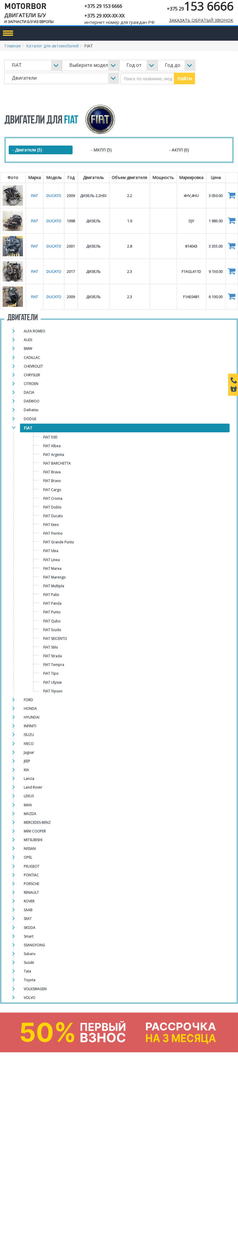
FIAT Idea (50, 550)
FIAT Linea (51, 559)
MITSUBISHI (33, 839)
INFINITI (30, 725)
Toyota (29, 979)
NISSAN (30, 848)
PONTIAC (31, 875)
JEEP (27, 761)
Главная (12, 46)
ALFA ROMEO (34, 331)
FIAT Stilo (50, 647)
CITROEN (31, 383)
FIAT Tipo (51, 673)
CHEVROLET (33, 366)
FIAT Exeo (51, 524)
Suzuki (29, 962)
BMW (28, 348)
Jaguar (29, 752)
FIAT (28, 428)
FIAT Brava (52, 472)
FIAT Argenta (53, 454)
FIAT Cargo (52, 489)
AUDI (28, 339)
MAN (28, 804)
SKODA (29, 927)
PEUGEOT (31, 866)
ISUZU (29, 734)
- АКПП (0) (179, 150)
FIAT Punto (52, 612)
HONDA (30, 708)
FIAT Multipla (53, 585)
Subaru (29, 953)
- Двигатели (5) (27, 150)
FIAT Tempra (53, 664)
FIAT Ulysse (52, 682)
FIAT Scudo (52, 629)
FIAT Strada (52, 655)
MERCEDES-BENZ (37, 822)
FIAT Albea (52, 445)
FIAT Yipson (52, 691)
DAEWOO (31, 401)
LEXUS (29, 795)
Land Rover (33, 787)
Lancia (29, 778)
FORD (28, 699)
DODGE (30, 418)
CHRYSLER (32, 374)
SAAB (28, 909)
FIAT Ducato (53, 515)
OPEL (28, 857)
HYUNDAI (31, 717)
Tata (27, 971)
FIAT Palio (51, 594)
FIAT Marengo (54, 577)
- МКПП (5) (101, 150)
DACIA (29, 392)
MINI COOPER (35, 831)
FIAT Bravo (52, 480)
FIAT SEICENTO (55, 638)
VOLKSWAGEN (35, 988)
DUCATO (53, 195)
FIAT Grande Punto (58, 542)
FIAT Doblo (52, 507)
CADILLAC (32, 357)
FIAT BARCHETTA (57, 463)
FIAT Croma (52, 498)
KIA (26, 769)
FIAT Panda (52, 603)
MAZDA (30, 813)
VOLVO (29, 997)
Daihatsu (31, 409)
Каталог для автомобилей (52, 46)
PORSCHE (31, 883)
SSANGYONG (34, 945)
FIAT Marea (52, 568)
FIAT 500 (50, 437)
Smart (28, 936)
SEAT (28, 918)
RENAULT (31, 892)
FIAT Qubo (52, 621)
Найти (184, 78)
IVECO (29, 743)
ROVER (29, 901)
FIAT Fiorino (53, 533)
